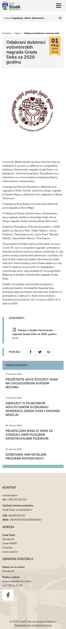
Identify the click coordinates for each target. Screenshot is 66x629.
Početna (6, 33)
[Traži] (60, 18)
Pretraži (24, 18)
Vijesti (18, 33)
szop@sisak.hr (24, 509)
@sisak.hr (12, 495)
